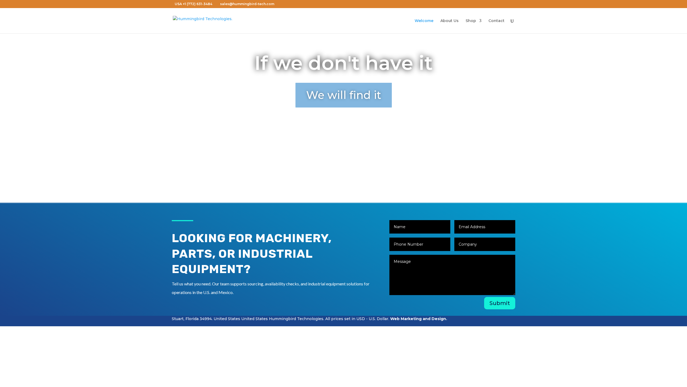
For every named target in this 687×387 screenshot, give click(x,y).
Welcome (424, 21)
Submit (499, 303)
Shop (471, 21)
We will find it (343, 95)
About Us (449, 21)
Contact (496, 21)
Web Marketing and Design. (418, 318)
